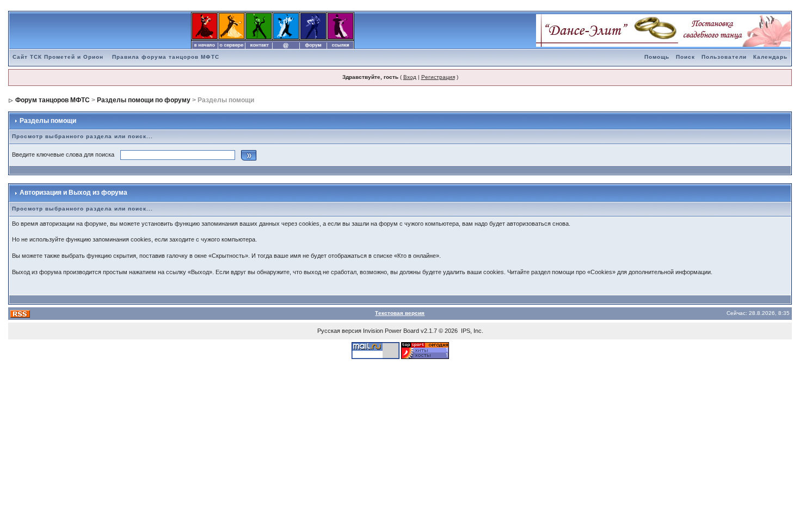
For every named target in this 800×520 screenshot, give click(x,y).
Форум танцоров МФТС (52, 100)
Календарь (770, 57)
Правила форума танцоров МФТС (165, 57)
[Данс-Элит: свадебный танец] (663, 30)
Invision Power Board (391, 330)
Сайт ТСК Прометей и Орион (58, 57)
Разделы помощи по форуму (143, 100)
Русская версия (339, 330)
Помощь (656, 57)
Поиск (685, 57)
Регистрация (438, 77)
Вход (409, 77)
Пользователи (724, 57)
